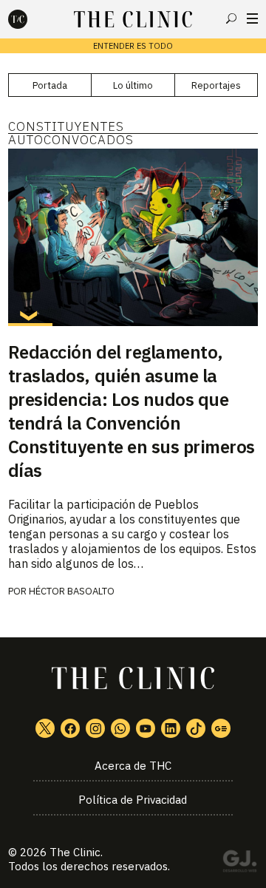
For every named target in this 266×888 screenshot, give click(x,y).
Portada (50, 85)
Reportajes (216, 85)
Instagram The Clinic (95, 728)
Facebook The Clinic (70, 728)
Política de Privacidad (132, 800)
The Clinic (75, 852)
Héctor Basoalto (72, 591)
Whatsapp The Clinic (120, 728)
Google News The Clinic (221, 728)
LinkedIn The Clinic (170, 728)
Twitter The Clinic (45, 728)
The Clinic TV (145, 728)
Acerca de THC (133, 766)
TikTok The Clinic (195, 728)
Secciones (252, 18)
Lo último (133, 85)
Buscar (231, 18)
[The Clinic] (30, 19)
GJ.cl (239, 863)
